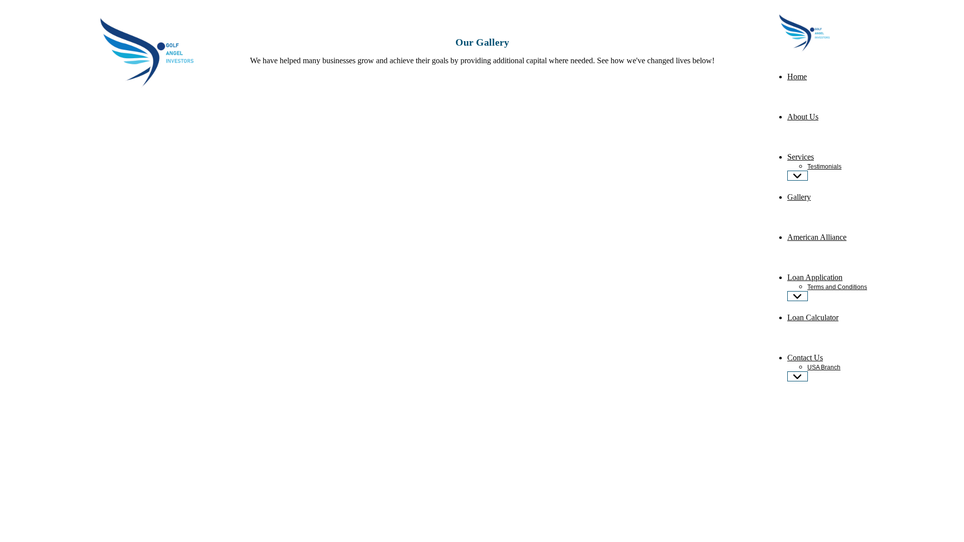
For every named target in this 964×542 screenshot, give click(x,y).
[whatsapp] (774, 402)
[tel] (771, 402)
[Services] (797, 176)
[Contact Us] (797, 376)
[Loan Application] (797, 296)
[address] (780, 402)
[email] (777, 402)
